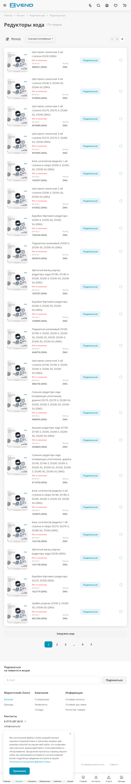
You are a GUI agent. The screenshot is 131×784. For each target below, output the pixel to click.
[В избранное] (121, 60)
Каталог (8, 699)
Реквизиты (41, 704)
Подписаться (114, 680)
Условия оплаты (75, 699)
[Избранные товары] (115, 5)
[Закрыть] (70, 733)
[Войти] (106, 5)
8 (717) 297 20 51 (13, 721)
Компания (41, 692)
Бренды (8, 704)
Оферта (114, 764)
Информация (74, 692)
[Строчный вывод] (117, 39)
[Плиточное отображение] (112, 39)
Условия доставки (76, 704)
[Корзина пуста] (124, 5)
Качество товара (75, 709)
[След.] (91, 644)
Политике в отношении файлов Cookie (29, 761)
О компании (42, 699)
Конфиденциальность (93, 764)
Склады (39, 709)
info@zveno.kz (12, 726)
